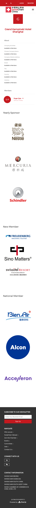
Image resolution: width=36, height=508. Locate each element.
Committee (8, 444)
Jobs (5, 446)
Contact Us (8, 449)
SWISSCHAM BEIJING (11, 476)
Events (6, 441)
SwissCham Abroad (10, 435)
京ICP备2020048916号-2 (18, 499)
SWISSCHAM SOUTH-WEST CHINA (15, 484)
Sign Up (18, 421)
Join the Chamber (10, 438)
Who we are (8, 432)
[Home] (14, 9)
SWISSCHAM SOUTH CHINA (13, 481)
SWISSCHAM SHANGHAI (12, 479)
